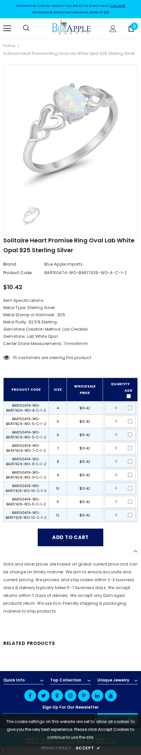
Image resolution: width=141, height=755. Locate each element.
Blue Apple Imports (63, 264)
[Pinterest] (84, 695)
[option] (70, 131)
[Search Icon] (33, 28)
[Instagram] (70, 695)
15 (15, 357)
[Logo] (71, 28)
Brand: (10, 264)
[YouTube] (111, 695)
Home (9, 45)
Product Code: (18, 272)
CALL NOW (117, 6)
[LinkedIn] (97, 695)
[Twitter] (44, 695)
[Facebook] (30, 695)
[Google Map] (57, 695)
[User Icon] (113, 28)
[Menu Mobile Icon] (7, 28)
